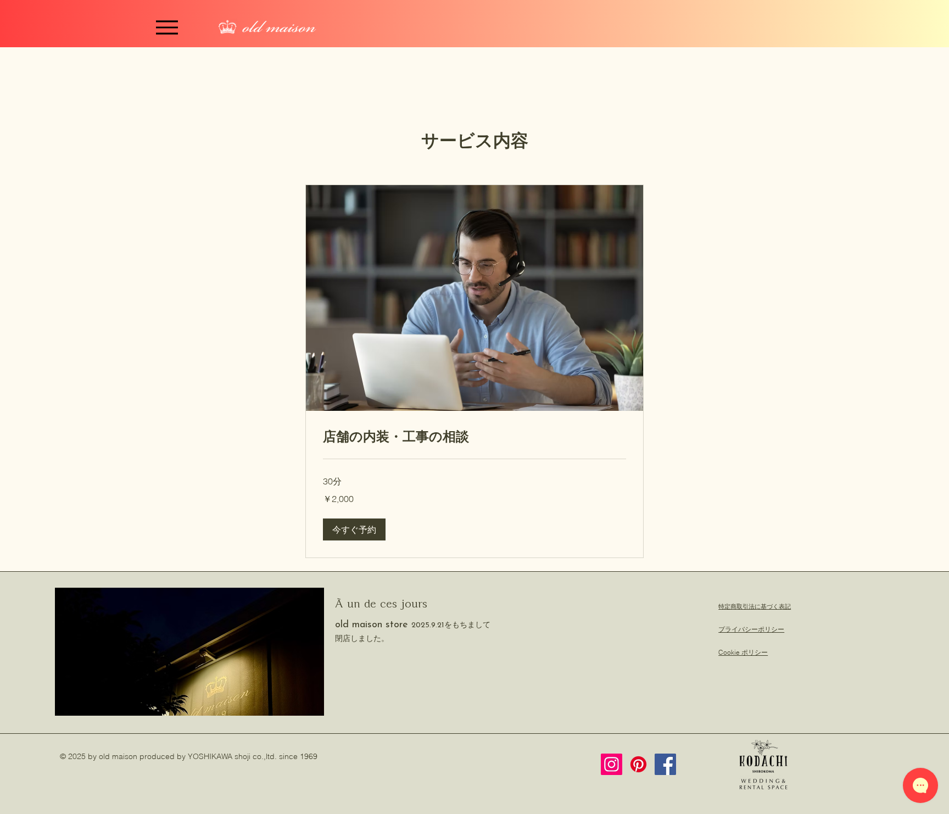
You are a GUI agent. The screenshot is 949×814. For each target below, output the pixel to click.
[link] (474, 436)
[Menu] (166, 27)
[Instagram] (611, 764)
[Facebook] (665, 764)
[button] (354, 529)
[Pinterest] (638, 764)
